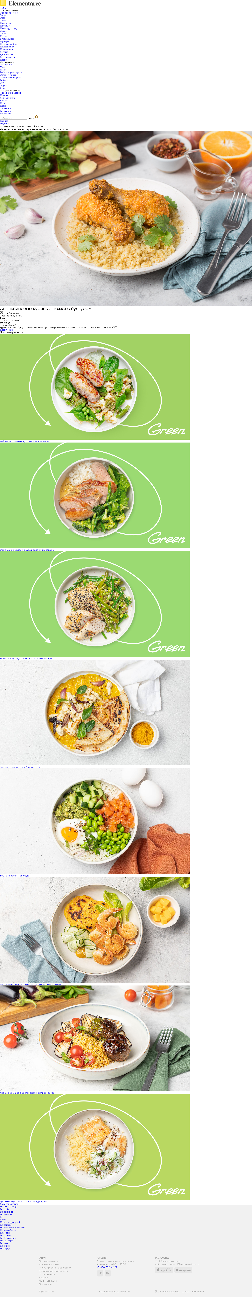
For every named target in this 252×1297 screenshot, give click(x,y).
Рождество (5, 111)
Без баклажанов (8, 1238)
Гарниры (4, 41)
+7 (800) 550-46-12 (107, 1267)
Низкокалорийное (9, 44)
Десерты (4, 36)
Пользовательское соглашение (113, 1291)
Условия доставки (49, 1264)
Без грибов (5, 1235)
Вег (2, 1217)
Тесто (3, 83)
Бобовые (4, 80)
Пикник (4, 95)
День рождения (7, 98)
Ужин (3, 20)
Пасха (3, 106)
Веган (3, 1219)
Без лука (4, 1243)
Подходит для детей (10, 1222)
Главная (4, 121)
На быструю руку (9, 28)
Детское (4, 52)
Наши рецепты (47, 1274)
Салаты (3, 31)
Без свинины (6, 1212)
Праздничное (6, 49)
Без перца (5, 1248)
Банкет (3, 100)
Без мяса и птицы (8, 1206)
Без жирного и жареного (12, 1227)
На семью (5, 25)
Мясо (2, 67)
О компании (45, 1284)
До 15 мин (5, 1232)
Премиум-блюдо (8, 1230)
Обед (2, 18)
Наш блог (44, 1277)
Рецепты (4, 123)
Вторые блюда (7, 39)
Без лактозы (6, 1214)
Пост (2, 103)
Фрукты (4, 85)
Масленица (5, 108)
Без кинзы (5, 1246)
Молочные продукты (10, 77)
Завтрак (4, 15)
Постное (4, 60)
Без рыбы (4, 1209)
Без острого (6, 1225)
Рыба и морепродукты (11, 72)
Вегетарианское (8, 57)
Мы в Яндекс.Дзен (48, 1281)
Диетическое (6, 54)
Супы (3, 33)
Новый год (5, 113)
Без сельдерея (6, 1240)
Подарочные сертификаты (53, 1271)
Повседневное (7, 46)
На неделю (5, 23)
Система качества (49, 1261)
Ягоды (3, 88)
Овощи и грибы (8, 75)
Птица (3, 69)
